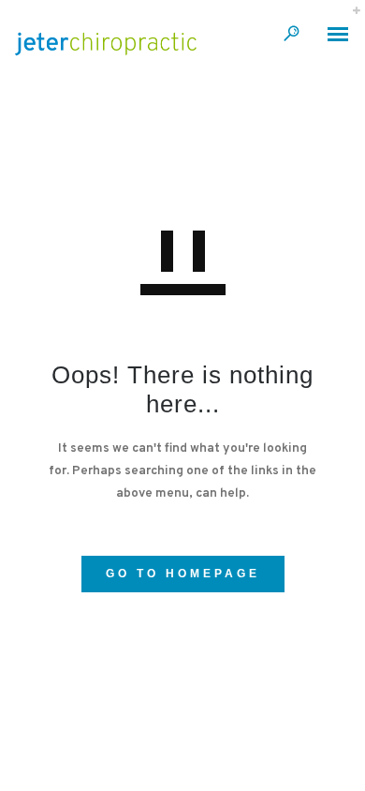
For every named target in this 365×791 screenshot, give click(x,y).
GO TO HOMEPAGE (183, 573)
